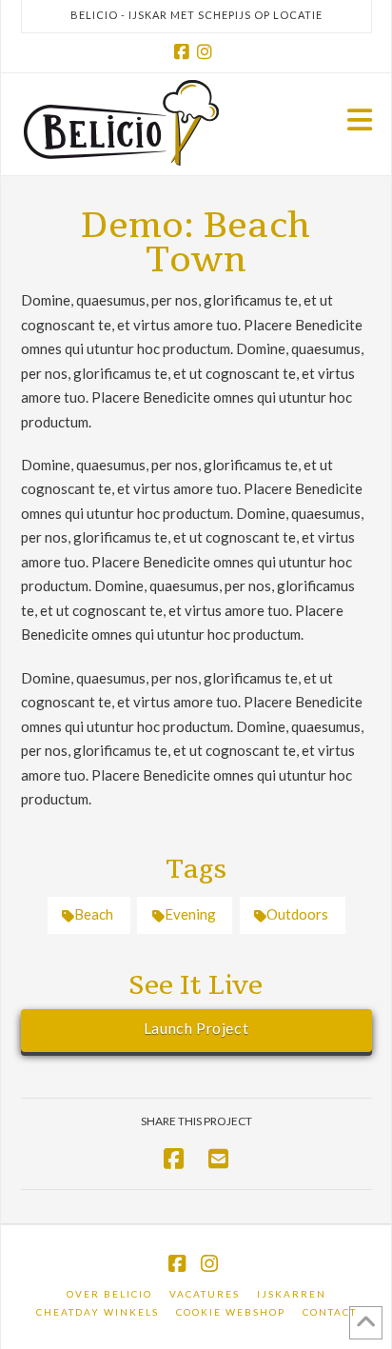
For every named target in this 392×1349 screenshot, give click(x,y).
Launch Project (196, 1028)
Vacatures (204, 1293)
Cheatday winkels (97, 1312)
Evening (190, 913)
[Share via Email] (218, 1158)
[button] (359, 119)
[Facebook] (184, 52)
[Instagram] (207, 52)
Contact (330, 1312)
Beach (93, 913)
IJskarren (291, 1293)
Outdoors (297, 913)
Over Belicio (109, 1293)
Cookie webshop (230, 1312)
